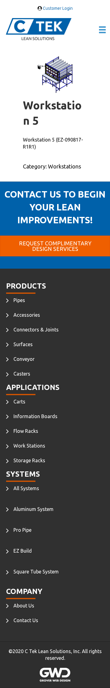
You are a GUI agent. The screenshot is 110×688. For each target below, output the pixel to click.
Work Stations (29, 445)
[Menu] (102, 29)
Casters (21, 373)
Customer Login (57, 8)
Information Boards (35, 416)
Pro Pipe (22, 530)
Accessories (26, 315)
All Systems (26, 488)
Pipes (19, 300)
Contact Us (25, 620)
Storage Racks (29, 460)
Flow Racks (25, 431)
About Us (23, 605)
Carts (19, 401)
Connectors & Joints (36, 329)
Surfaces (23, 344)
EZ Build (22, 551)
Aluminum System (33, 509)
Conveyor (24, 359)
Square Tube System (36, 571)
